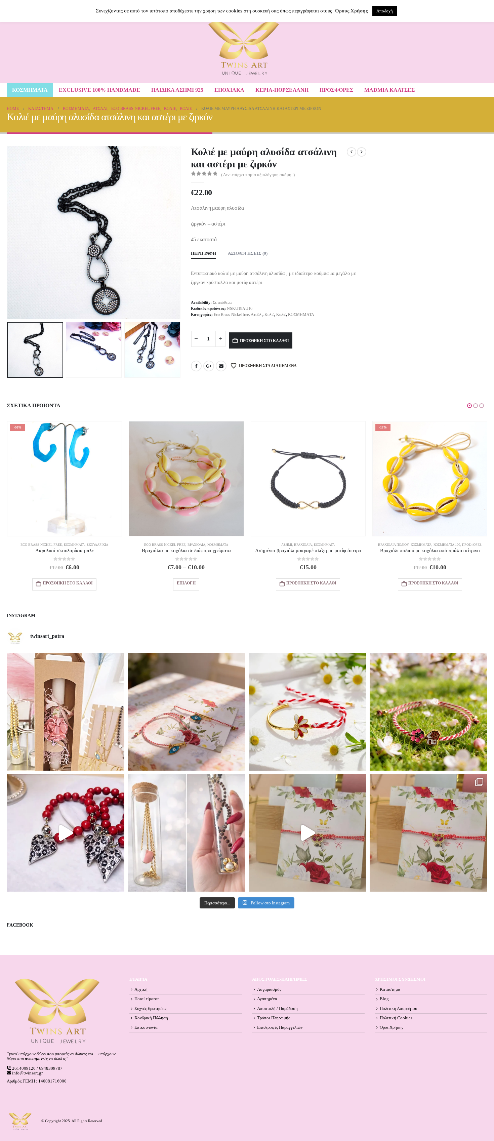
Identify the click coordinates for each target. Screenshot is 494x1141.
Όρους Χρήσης (351, 10)
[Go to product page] (186, 478)
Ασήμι (286, 544)
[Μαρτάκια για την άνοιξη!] (428, 833)
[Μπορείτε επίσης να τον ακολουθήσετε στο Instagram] (186, 712)
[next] (361, 152)
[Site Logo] (244, 48)
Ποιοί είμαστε (146, 998)
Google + (208, 366)
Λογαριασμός (269, 989)
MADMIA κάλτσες (389, 90)
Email (221, 366)
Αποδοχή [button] (384, 10)
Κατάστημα (390, 989)
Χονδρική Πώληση (151, 1018)
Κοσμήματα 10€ (447, 544)
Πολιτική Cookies (396, 1018)
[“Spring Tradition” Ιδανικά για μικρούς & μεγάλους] (428, 712)
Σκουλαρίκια (97, 544)
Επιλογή (186, 583)
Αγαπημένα (267, 998)
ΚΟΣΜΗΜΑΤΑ (30, 90)
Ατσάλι (256, 314)
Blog (384, 998)
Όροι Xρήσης (391, 1027)
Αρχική (141, 989)
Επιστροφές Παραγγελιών (280, 1027)
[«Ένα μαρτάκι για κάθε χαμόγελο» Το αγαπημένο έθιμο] (307, 712)
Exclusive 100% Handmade (99, 90)
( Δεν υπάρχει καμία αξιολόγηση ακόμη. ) (258, 174)
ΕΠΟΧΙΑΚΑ (229, 90)
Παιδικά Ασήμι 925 (177, 90)
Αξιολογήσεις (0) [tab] (247, 253)
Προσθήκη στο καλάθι (264, 340)
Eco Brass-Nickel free (231, 314)
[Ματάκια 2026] (307, 833)
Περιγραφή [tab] (203, 253)
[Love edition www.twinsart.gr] (65, 833)
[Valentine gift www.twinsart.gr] (186, 833)
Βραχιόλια (196, 544)
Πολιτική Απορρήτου (398, 1008)
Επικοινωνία (146, 1027)
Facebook (196, 366)
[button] (8, 233)
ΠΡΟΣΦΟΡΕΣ (336, 90)
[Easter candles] (65, 712)
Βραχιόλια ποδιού (393, 544)
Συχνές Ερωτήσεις (150, 1008)
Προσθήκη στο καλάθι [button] (68, 583)
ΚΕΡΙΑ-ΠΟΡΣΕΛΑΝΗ (281, 90)
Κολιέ (269, 314)
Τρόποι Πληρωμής (273, 1018)
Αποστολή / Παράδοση (277, 1008)
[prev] (351, 152)
